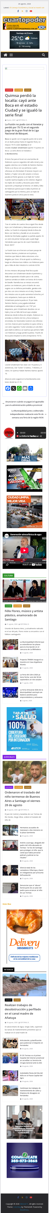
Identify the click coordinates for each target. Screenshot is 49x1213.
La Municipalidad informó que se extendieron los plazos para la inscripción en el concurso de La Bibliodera (32, 645)
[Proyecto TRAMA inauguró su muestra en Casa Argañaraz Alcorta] (10, 664)
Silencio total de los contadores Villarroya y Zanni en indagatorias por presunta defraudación (31, 871)
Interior (8, 1000)
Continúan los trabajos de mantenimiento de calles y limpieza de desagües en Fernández (30, 1092)
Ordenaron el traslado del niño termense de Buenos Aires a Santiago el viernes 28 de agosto (22, 798)
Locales (27, 90)
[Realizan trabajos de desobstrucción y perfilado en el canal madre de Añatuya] (24, 985)
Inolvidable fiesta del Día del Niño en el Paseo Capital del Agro (31, 1075)
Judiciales (9, 787)
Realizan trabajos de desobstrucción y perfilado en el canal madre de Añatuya (23, 1011)
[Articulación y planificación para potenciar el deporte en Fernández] (10, 1044)
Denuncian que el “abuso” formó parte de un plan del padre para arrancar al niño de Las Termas (31, 889)
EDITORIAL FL (22, 120)
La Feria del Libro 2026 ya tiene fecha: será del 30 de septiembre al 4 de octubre (31, 677)
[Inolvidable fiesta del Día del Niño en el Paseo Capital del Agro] (10, 1077)
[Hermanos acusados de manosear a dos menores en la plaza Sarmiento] (10, 832)
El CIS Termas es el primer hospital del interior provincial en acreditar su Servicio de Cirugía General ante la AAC (32, 1059)
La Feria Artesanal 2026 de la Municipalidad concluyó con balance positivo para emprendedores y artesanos (31, 693)
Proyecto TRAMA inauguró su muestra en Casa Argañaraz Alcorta (31, 662)
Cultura (8, 606)
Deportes (9, 90)
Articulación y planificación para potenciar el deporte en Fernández (31, 1042)
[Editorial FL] (5, 55)
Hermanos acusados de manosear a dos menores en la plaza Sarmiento (31, 830)
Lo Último (18, 90)
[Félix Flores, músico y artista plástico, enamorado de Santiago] (24, 591)
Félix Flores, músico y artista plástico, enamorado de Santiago (24, 615)
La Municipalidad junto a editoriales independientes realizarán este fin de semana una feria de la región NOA (27, 414)
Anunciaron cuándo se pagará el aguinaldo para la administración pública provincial (24, 403)
